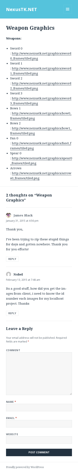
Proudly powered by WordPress (25, 467)
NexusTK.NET (21, 9)
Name (11, 402)
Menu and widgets (67, 13)
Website (12, 434)
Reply (12, 259)
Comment (13, 350)
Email (11, 418)
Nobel (18, 274)
